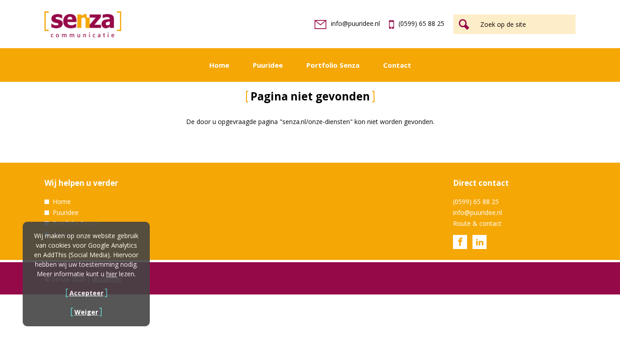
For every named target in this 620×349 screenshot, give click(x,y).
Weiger (86, 312)
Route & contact (477, 223)
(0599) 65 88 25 (421, 23)
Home (219, 65)
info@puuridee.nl (355, 23)
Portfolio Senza (332, 65)
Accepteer (86, 293)
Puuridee (268, 65)
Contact (397, 65)
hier (111, 273)
